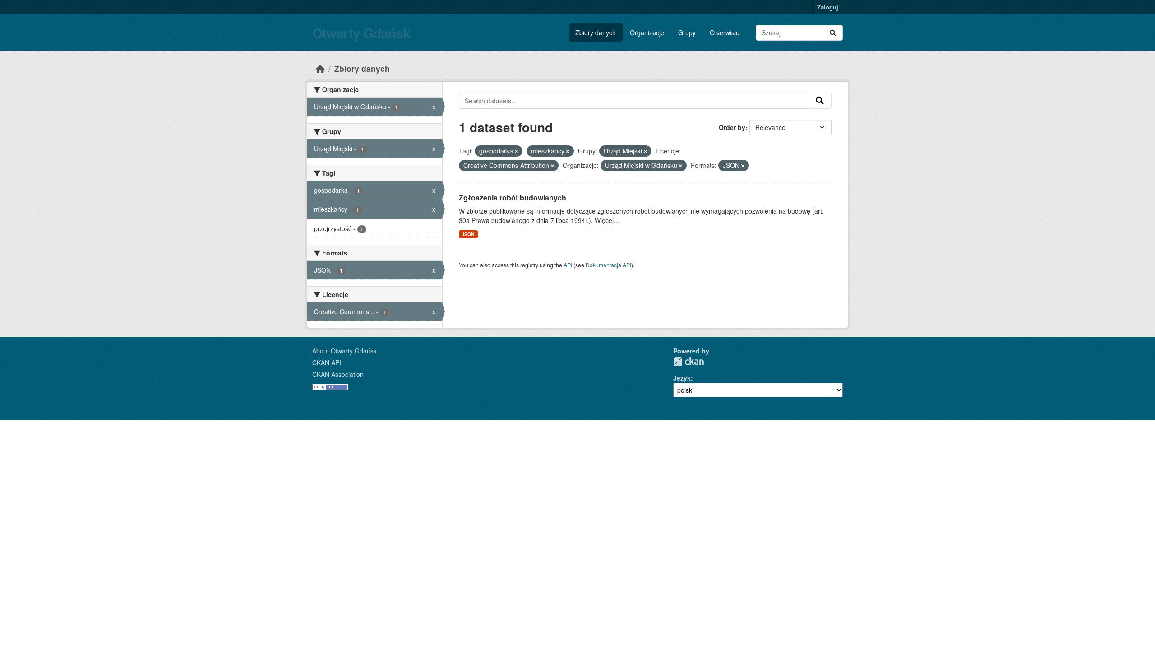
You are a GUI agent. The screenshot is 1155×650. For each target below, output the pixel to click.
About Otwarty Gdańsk (344, 350)
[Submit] (833, 33)
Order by (732, 127)
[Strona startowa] (320, 68)
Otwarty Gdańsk (361, 32)
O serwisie (724, 32)
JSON (468, 234)
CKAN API (326, 362)
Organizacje (647, 32)
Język (682, 377)
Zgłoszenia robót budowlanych (512, 197)
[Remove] (516, 151)
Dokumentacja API (608, 265)
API (568, 265)
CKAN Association (338, 374)
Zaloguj (827, 7)
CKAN (688, 361)
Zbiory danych (595, 32)
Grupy (687, 32)
